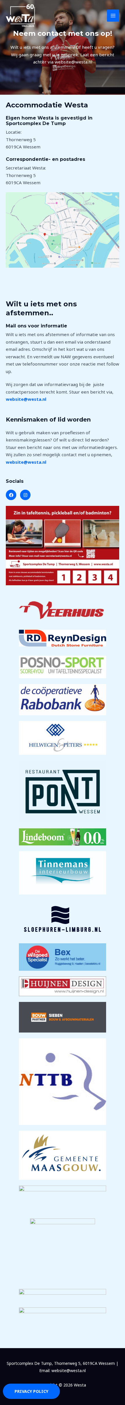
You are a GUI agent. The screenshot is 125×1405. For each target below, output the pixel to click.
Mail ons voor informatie (36, 326)
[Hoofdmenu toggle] (113, 16)
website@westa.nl (26, 399)
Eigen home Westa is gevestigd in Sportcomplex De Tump (49, 120)
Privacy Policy (31, 1391)
